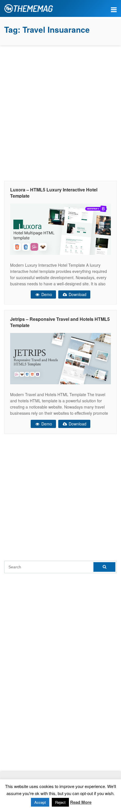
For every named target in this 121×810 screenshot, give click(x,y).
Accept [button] (40, 802)
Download (77, 294)
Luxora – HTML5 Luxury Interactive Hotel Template (53, 192)
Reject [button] (60, 802)
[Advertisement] (60, 111)
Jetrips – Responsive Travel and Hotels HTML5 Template (60, 322)
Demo (46, 294)
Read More (80, 802)
